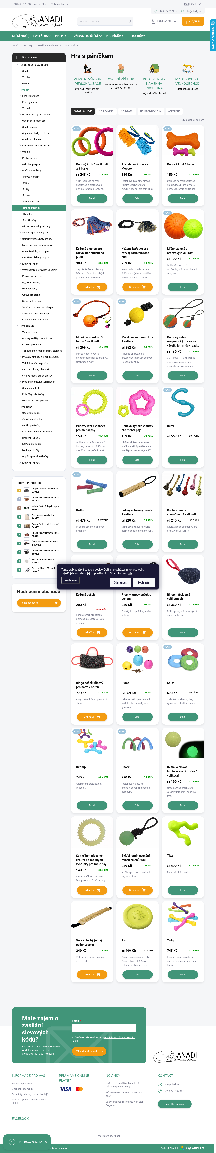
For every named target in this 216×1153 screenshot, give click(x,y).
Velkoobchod (58, 4)
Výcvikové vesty (30, 332)
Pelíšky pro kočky (31, 425)
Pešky (26, 189)
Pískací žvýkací (31, 201)
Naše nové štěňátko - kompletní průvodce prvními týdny (122, 1085)
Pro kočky (26, 406)
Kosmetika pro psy (32, 276)
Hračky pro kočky (31, 438)
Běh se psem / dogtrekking (36, 226)
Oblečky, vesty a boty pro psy (37, 239)
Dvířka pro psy (29, 288)
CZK (193, 4)
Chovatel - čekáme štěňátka (36, 319)
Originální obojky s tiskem (35, 133)
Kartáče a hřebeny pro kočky (37, 431)
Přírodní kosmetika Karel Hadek (38, 381)
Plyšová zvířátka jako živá (35, 400)
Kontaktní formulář (175, 1104)
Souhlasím (144, 582)
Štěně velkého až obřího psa (36, 313)
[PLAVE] (92, 143)
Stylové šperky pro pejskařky (37, 375)
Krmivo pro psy (30, 263)
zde (130, 573)
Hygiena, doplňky (31, 282)
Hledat (129, 21)
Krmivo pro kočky (31, 462)
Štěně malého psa (31, 301)
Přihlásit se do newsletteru (89, 1051)
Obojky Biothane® (31, 139)
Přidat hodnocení (29, 602)
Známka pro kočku (32, 419)
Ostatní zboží (29, 83)
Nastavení (70, 580)
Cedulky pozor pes (31, 344)
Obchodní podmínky (22, 1089)
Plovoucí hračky (31, 176)
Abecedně (174, 111)
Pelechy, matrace (31, 102)
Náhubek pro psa (31, 164)
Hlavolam (28, 214)
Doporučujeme (83, 111)
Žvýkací (27, 195)
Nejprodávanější (150, 111)
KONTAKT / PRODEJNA (24, 4)
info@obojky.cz (173, 1084)
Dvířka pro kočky (30, 450)
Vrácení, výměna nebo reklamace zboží (29, 1101)
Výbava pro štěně (30, 294)
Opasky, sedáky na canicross (37, 338)
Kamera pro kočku (31, 444)
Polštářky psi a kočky (33, 394)
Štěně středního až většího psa (38, 307)
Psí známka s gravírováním (36, 114)
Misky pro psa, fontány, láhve (37, 245)
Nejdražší (127, 111)
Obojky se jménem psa (34, 120)
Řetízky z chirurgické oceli (35, 369)
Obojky (26, 71)
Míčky (26, 183)
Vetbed (26, 108)
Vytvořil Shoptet (169, 1148)
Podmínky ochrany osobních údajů (30, 1094)
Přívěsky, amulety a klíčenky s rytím (40, 357)
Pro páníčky (27, 326)
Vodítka (26, 77)
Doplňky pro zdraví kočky (35, 456)
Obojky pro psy (30, 127)
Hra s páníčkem (31, 207)
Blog (44, 4)
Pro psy (25, 89)
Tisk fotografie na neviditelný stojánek (42, 350)
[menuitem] (32, 36)
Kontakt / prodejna (22, 1083)
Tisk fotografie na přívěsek (36, 363)
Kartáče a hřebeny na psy (35, 257)
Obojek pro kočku (31, 413)
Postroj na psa (29, 158)
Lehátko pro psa (30, 96)
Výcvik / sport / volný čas (35, 232)
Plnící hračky (29, 220)
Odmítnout (120, 582)
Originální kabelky (31, 388)
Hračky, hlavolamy (31, 170)
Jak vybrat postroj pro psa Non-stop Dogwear (125, 1103)
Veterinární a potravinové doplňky (39, 270)
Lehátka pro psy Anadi (108, 1136)
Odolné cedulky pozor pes (35, 251)
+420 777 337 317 (174, 1091)
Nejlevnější (106, 111)
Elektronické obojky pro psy (36, 145)
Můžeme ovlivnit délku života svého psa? (124, 1094)
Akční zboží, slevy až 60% (34, 65)
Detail (92, 198)
